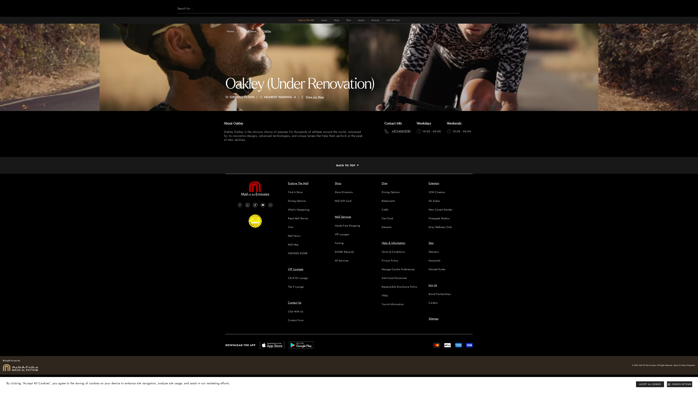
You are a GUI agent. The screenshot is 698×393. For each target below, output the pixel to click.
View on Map (315, 97)
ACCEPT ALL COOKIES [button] (650, 384)
